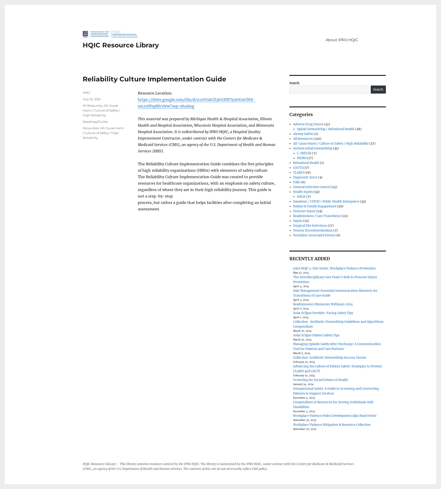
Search (294, 83)
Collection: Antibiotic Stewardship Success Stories (329, 358)
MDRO (301, 158)
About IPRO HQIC (342, 40)
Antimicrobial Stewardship (312, 148)
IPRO (86, 92)
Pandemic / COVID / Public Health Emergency (326, 201)
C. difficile (304, 153)
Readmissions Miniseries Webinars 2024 (323, 304)
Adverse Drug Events (308, 124)
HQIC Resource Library (121, 45)
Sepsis (297, 221)
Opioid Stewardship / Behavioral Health (325, 129)
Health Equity (303, 192)
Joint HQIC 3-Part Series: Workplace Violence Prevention (334, 268)
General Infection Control (312, 187)
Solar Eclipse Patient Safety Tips (316, 335)
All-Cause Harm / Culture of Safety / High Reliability (101, 110)
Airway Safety (303, 134)
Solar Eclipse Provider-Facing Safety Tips (323, 313)
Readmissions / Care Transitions (317, 216)
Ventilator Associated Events (314, 235)
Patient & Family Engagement (314, 206)
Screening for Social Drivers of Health (320, 380)
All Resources (92, 105)
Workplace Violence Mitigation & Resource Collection (332, 425)
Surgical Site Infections (310, 226)
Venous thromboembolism (313, 230)
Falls (296, 182)
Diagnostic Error (305, 177)
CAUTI (297, 168)
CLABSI (298, 172)
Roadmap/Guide (95, 121)
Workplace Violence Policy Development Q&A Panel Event (334, 416)
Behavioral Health (306, 163)
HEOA (301, 197)
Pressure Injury (304, 211)
